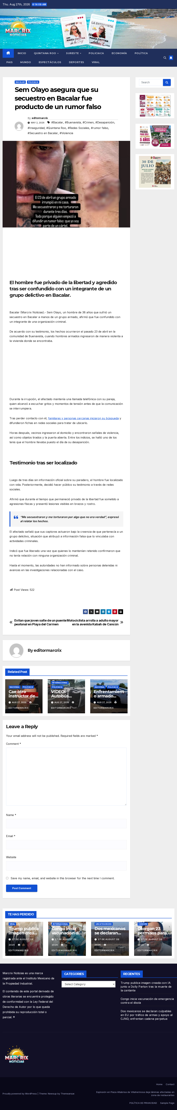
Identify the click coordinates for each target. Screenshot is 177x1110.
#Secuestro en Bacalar (43, 133)
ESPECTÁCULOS (50, 62)
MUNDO (25, 62)
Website (11, 857)
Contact (170, 1084)
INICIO (22, 53)
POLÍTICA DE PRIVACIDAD (143, 1103)
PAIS (9, 62)
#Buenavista (73, 122)
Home (159, 1084)
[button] (165, 57)
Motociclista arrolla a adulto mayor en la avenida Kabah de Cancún (92, 622)
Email (10, 836)
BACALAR (20, 82)
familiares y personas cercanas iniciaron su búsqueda (83, 418)
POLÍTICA (141, 53)
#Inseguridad (36, 128)
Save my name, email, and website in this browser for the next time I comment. (62, 878)
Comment (13, 743)
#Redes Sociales (78, 128)
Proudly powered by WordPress (20, 1093)
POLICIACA (96, 53)
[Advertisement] (66, 255)
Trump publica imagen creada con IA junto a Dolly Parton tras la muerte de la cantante (146, 986)
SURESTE (73, 53)
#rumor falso (99, 128)
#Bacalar (57, 122)
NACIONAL (15, 687)
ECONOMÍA (119, 53)
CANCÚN (143, 924)
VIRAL (96, 62)
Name (11, 815)
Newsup (52, 1093)
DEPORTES (76, 62)
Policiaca (33, 82)
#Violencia (66, 133)
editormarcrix (40, 118)
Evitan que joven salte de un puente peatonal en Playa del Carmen (40, 622)
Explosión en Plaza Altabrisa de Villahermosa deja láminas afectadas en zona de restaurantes (135, 1094)
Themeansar (67, 1093)
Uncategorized (104, 924)
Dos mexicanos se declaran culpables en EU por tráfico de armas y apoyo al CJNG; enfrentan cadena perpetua (147, 1014)
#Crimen (88, 122)
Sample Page (167, 1103)
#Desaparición (104, 122)
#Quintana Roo (56, 128)
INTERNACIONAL (60, 683)
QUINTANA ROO (45, 53)
